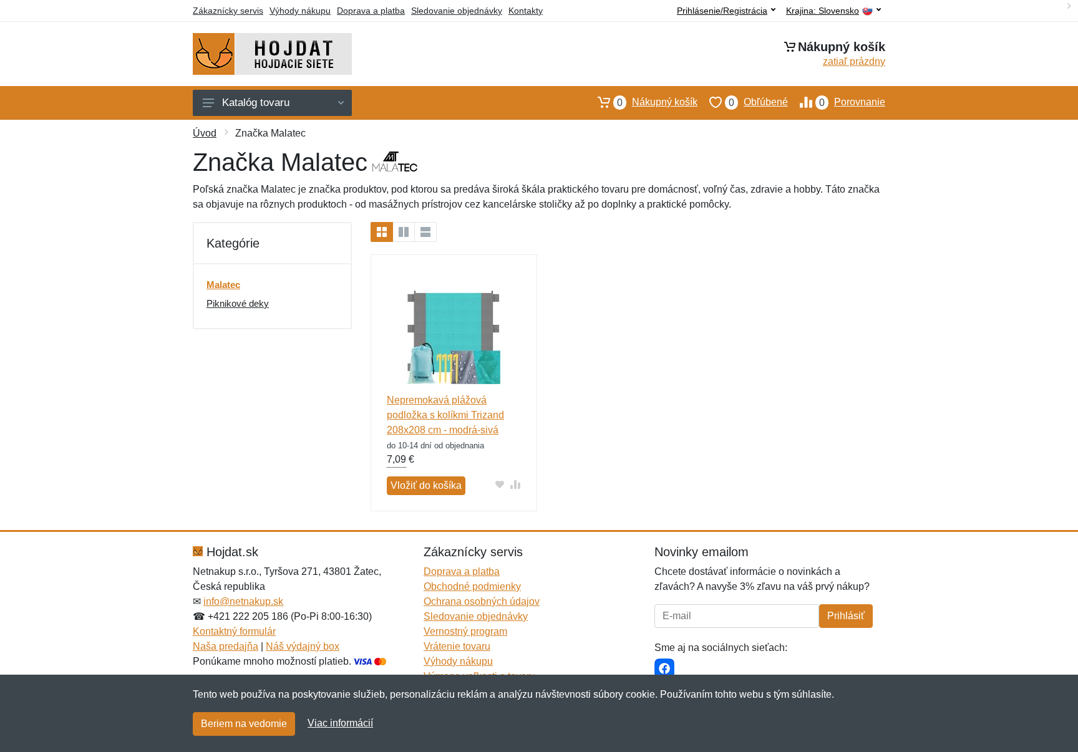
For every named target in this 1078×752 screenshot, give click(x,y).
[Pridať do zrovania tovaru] (515, 484)
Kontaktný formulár (234, 631)
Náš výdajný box (302, 646)
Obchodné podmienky (472, 586)
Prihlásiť (846, 615)
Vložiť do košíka (426, 485)
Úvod (204, 133)
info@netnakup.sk (243, 601)
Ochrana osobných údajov (482, 601)
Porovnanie (852, 102)
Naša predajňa (225, 646)
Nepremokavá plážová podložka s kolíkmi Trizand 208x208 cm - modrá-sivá (445, 415)
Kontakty (525, 11)
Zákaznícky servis (228, 11)
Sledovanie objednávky (456, 11)
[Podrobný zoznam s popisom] (425, 232)
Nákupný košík (657, 102)
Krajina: (822, 11)
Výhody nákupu (300, 11)
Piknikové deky (237, 303)
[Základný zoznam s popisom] (403, 232)
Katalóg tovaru (255, 102)
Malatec (223, 284)
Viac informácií (340, 723)
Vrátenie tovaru (457, 646)
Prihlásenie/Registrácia (722, 10)
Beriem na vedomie (244, 723)
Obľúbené (758, 102)
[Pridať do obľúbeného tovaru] (500, 484)
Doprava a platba (371, 11)
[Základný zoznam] (382, 232)
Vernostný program (465, 631)
